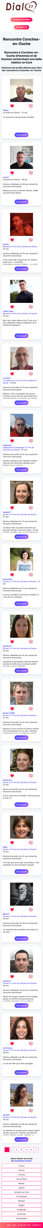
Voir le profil (21, 135)
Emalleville (21, 1209)
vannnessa (7, 1048)
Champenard (21, 1218)
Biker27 (6, 914)
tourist (6, 244)
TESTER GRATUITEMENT (21, 19)
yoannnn (7, 981)
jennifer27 (7, 646)
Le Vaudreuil (21, 1196)
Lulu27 (6, 177)
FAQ (8, 1225)
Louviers (21, 1174)
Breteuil (21, 1201)
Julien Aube (8, 311)
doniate (6, 1115)
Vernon (21, 1170)
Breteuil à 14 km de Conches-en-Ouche (20, 246)
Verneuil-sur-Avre (21, 1192)
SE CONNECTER (21, 27)
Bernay (22, 1183)
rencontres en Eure (23, 1161)
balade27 (7, 512)
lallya (5, 847)
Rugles (21, 1205)
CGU (14, 1225)
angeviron (7, 445)
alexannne (7, 780)
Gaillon (22, 1188)
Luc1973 (6, 378)
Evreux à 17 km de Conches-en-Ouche (19, 514)
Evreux (22, 1166)
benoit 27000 (9, 713)
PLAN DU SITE (24, 1225)
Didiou (6, 110)
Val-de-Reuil (21, 1179)
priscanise (7, 579)
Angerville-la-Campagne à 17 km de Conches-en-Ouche (18, 448)
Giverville (21, 1214)
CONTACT (36, 1225)
